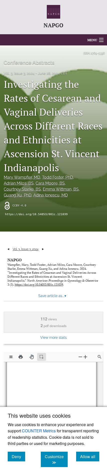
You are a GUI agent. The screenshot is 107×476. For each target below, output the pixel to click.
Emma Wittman (61, 189)
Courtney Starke (22, 189)
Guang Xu (17, 195)
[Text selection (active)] (41, 357)
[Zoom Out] (80, 357)
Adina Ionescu (50, 195)
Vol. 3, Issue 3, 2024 (19, 73)
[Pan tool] (31, 357)
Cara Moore (50, 183)
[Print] (20, 357)
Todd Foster (57, 177)
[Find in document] (99, 357)
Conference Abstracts (29, 63)
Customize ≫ (56, 459)
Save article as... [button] (52, 296)
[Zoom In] (85, 357)
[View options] (11, 357)
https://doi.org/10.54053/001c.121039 (36, 214)
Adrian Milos (19, 183)
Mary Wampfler (22, 177)
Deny (18, 456)
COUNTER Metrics (39, 431)
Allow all (89, 456)
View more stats (53, 337)
